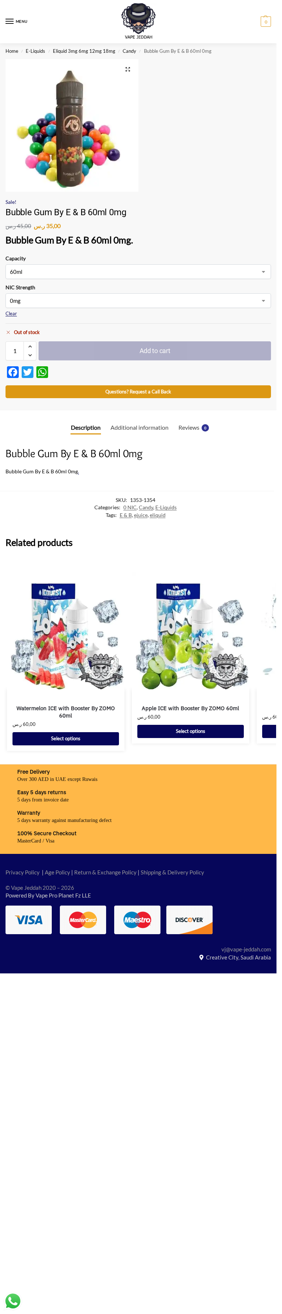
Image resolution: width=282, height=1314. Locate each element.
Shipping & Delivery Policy (172, 872)
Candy (129, 51)
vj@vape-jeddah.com (246, 949)
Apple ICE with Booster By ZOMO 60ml (190, 708)
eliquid (158, 515)
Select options (65, 738)
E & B (126, 515)
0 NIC (130, 507)
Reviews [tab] (192, 427)
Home (12, 51)
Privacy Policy (23, 872)
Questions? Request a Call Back (138, 391)
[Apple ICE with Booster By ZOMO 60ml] (190, 630)
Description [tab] (86, 427)
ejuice (141, 515)
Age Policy (57, 872)
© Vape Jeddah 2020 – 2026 (40, 888)
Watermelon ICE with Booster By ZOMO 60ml (66, 712)
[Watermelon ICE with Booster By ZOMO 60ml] (65, 630)
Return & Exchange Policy (105, 872)
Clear (11, 313)
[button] (265, 21)
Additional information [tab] (140, 427)
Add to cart (155, 351)
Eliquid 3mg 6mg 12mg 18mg (84, 51)
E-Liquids (35, 51)
